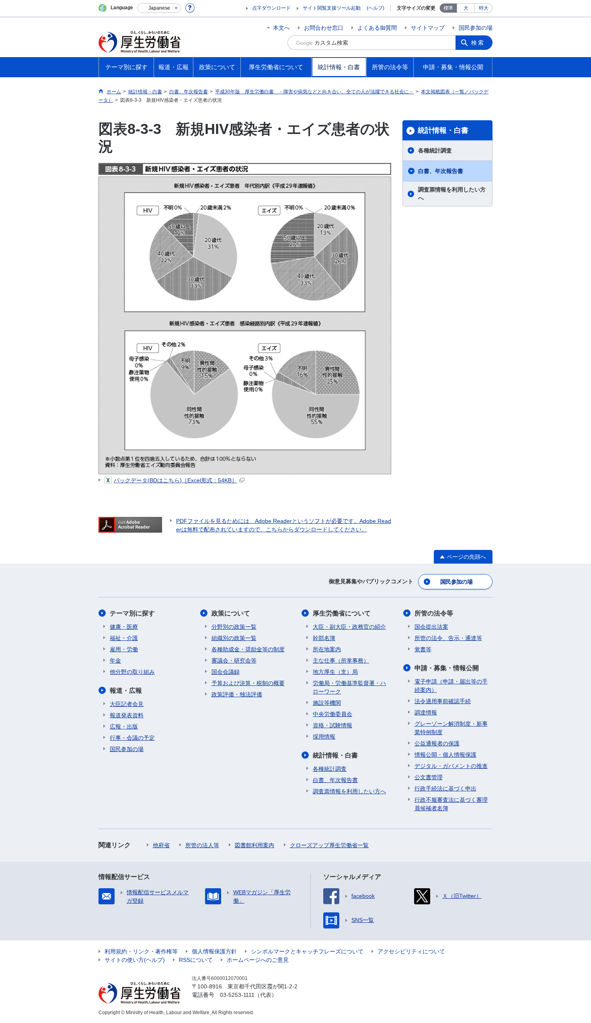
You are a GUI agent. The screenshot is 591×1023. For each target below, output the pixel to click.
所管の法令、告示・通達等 (448, 638)
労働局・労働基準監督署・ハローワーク (349, 687)
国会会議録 (225, 672)
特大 (483, 8)
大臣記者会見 (127, 704)
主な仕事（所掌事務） (341, 660)
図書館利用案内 (254, 845)
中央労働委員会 (332, 714)
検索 (478, 42)
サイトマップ (428, 28)
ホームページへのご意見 (258, 960)
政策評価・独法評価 (236, 694)
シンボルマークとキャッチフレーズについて (307, 951)
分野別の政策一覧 (234, 627)
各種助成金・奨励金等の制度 (248, 649)
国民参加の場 (475, 28)
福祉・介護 (124, 638)
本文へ (281, 28)
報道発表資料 (127, 715)
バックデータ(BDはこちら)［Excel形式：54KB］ (175, 480)
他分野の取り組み (132, 672)
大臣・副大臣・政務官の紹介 (349, 627)
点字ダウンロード (271, 8)
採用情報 (324, 736)
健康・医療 (124, 627)
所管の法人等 (202, 845)
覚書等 (423, 649)
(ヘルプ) (375, 8)
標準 (448, 8)
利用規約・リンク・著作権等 (141, 951)
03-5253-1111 (237, 995)
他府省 (161, 845)
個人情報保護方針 (214, 951)
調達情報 (426, 712)
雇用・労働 (124, 649)
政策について (230, 613)
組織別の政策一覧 (234, 638)
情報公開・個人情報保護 (445, 754)
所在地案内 (327, 649)
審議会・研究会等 (234, 660)
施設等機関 (327, 703)
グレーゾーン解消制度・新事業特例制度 (451, 727)
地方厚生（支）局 (335, 672)
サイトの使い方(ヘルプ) (135, 960)
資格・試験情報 (332, 725)
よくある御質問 (377, 28)
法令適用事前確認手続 (443, 701)
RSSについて (196, 960)
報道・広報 (126, 690)
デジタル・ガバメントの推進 (451, 766)
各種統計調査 (435, 150)
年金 (115, 660)
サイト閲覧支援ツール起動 (332, 8)
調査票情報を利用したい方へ (452, 193)
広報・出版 (124, 726)
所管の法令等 (434, 613)
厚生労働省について (342, 613)
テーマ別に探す (132, 613)
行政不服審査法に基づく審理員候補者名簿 (451, 804)
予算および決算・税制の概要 (248, 683)
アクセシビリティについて (411, 951)
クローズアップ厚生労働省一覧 (329, 845)
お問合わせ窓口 (323, 28)
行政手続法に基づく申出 (445, 788)
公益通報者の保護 (437, 743)
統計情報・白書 (443, 130)
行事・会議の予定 (132, 738)
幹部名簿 (324, 638)
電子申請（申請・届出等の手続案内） (451, 685)
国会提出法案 (431, 627)
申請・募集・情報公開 (447, 668)
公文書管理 (429, 777)
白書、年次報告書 (440, 171)
